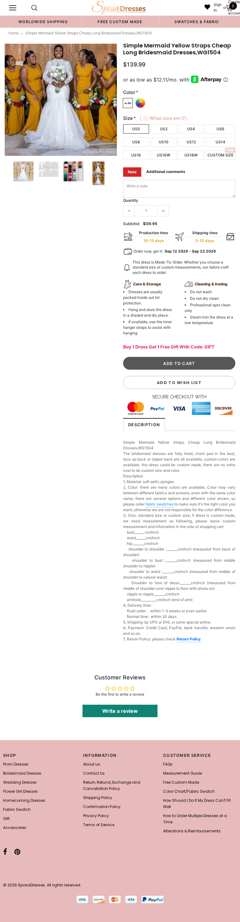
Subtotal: (131, 223)
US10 (163, 142)
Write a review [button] (120, 711)
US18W (191, 155)
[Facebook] (5, 851)
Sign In (218, 7)
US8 (136, 142)
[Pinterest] (17, 851)
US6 (220, 128)
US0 (136, 128)
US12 (191, 142)
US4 (191, 128)
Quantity (130, 200)
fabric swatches (159, 504)
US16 (136, 155)
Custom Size (220, 155)
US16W (163, 155)
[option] (43, 21)
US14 (220, 142)
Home (13, 33)
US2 (164, 128)
